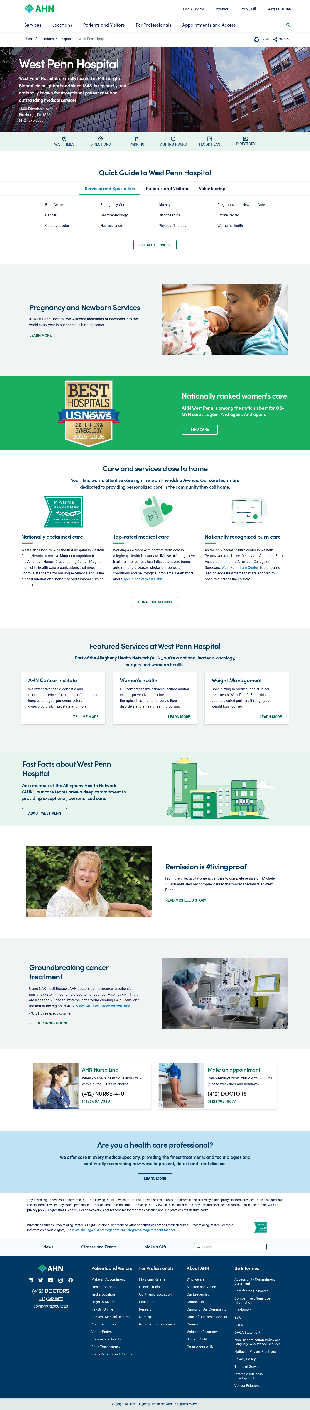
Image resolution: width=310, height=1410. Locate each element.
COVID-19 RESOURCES (50, 1306)
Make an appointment (234, 1069)
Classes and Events (99, 1246)
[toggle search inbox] (288, 24)
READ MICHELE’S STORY (185, 900)
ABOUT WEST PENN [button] (44, 813)
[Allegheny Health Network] (39, 8)
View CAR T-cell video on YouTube (103, 1005)
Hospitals (66, 38)
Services (32, 24)
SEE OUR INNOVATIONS (48, 1022)
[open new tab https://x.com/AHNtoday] (40, 1280)
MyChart (221, 9)
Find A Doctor (193, 9)
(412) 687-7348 (96, 1101)
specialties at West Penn (142, 579)
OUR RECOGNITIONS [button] (155, 601)
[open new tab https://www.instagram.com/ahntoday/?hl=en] (60, 1280)
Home (29, 38)
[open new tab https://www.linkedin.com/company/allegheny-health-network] (30, 1280)
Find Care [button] (200, 429)
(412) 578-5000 (31, 120)
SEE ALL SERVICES (155, 244)
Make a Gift (155, 1246)
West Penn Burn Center (239, 567)
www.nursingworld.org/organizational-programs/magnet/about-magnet (123, 1230)
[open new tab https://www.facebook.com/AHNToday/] (70, 1280)
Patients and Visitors (104, 24)
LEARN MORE (40, 335)
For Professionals (153, 24)
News (48, 1246)
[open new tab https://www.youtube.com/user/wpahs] (50, 1280)
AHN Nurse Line (100, 1069)
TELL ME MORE (85, 716)
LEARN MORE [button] (155, 1178)
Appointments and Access (209, 24)
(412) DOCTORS (279, 9)
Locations (62, 24)
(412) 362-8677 (222, 1101)
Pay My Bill (247, 9)
